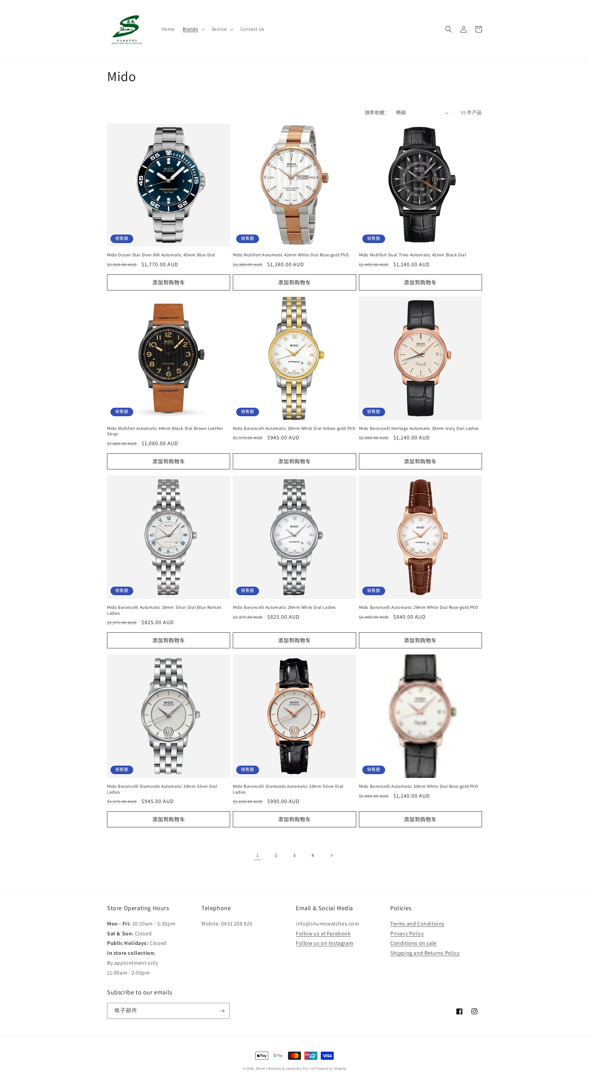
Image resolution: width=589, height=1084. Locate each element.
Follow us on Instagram (324, 943)
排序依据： (377, 112)
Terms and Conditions (417, 923)
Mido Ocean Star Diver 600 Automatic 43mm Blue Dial (161, 255)
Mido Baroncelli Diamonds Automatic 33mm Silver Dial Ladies (162, 789)
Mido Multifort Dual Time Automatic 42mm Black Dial (412, 255)
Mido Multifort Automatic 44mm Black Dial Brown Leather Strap (165, 431)
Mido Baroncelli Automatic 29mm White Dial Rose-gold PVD (418, 607)
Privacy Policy (407, 933)
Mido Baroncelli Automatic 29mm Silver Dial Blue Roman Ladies (164, 610)
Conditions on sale (413, 943)
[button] (193, 29)
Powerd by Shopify (331, 1068)
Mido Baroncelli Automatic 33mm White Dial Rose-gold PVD (418, 786)
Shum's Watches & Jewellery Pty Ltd (285, 1068)
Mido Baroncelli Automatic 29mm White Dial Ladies (284, 607)
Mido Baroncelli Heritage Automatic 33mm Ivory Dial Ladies (419, 428)
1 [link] (257, 855)
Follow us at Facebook (323, 933)
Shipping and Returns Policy (424, 953)
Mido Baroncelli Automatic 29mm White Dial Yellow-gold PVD (294, 428)
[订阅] (221, 1011)
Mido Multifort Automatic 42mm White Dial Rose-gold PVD (291, 255)
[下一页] (331, 855)
